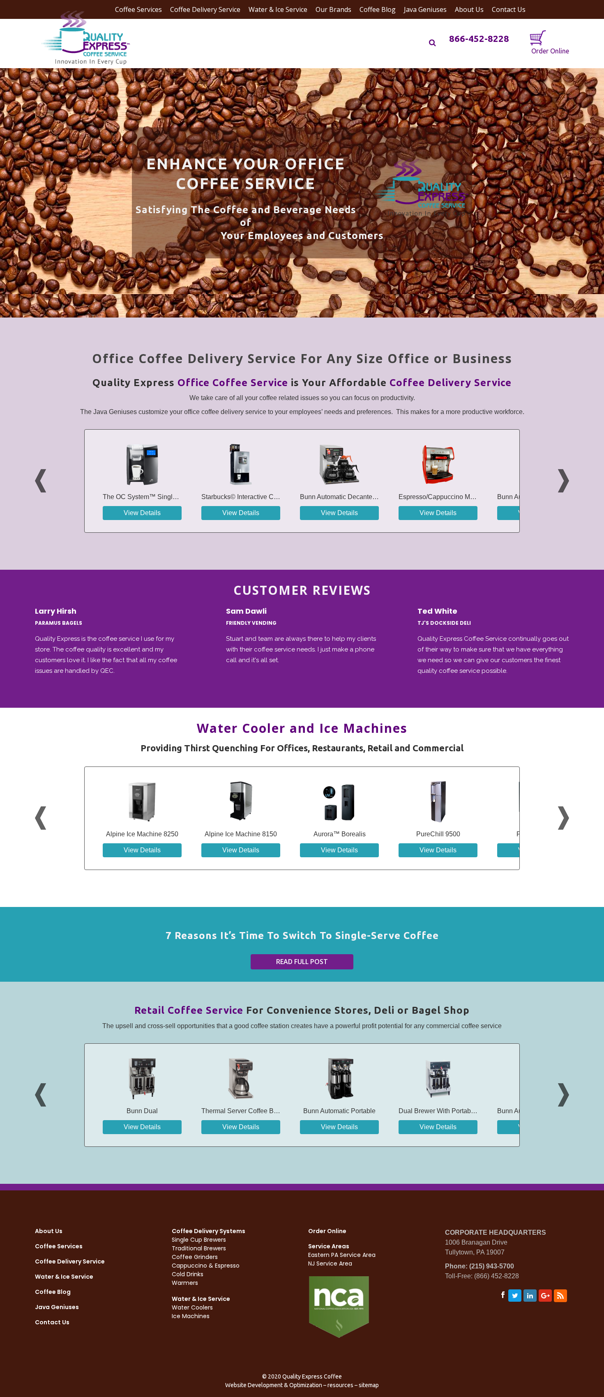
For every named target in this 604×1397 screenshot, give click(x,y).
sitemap (369, 1385)
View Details (142, 512)
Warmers (185, 1283)
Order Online (549, 51)
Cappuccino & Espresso (206, 1265)
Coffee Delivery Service (451, 382)
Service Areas (328, 1246)
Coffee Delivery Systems (208, 1231)
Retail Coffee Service (188, 1010)
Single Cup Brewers (199, 1240)
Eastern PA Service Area (342, 1255)
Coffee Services (59, 1246)
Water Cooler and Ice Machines (302, 728)
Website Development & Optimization (273, 1385)
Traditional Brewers (199, 1248)
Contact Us (52, 1322)
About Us (48, 1231)
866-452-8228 (479, 38)
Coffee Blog (53, 1292)
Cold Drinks (187, 1274)
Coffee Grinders (195, 1257)
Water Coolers (192, 1307)
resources (340, 1385)
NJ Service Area (330, 1263)
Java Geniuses (57, 1307)
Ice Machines (191, 1316)
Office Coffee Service (233, 382)
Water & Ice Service (64, 1277)
